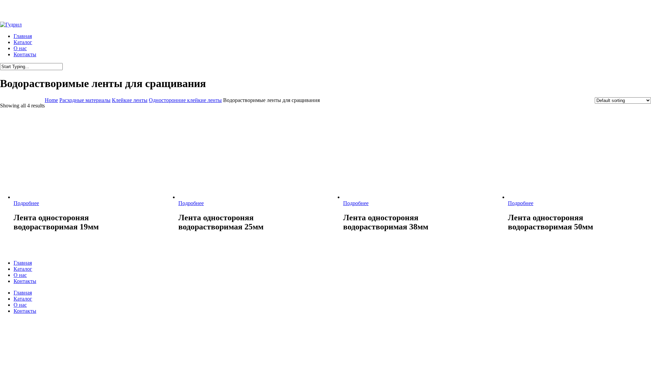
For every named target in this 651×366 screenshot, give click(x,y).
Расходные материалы (85, 100)
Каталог (23, 269)
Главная (23, 263)
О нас (20, 275)
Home (51, 100)
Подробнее (26, 203)
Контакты (25, 281)
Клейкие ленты (129, 100)
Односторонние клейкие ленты (185, 100)
